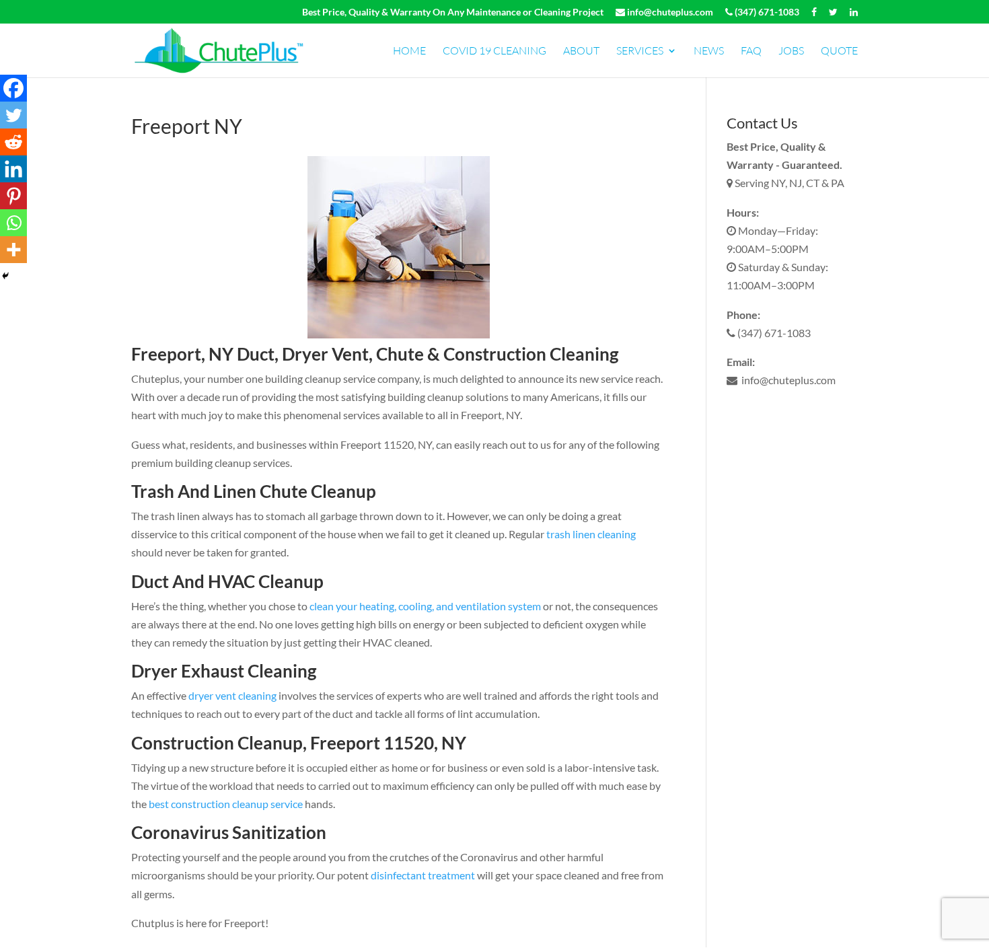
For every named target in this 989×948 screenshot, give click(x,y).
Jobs (791, 51)
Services (639, 51)
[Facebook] (13, 88)
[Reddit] (13, 142)
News (709, 51)
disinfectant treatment (424, 875)
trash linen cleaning (591, 533)
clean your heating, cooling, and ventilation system (425, 605)
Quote (839, 51)
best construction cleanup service (226, 803)
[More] (13, 249)
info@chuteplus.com (669, 12)
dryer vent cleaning (232, 695)
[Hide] (5, 275)
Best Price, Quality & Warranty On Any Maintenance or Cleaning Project (452, 12)
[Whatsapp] (13, 222)
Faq (751, 51)
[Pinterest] (13, 195)
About (581, 51)
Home (409, 51)
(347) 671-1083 (766, 12)
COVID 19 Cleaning (494, 51)
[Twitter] (13, 115)
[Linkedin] (13, 168)
